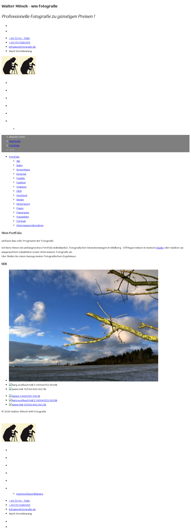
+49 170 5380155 (19, 43)
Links (14, 105)
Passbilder (22, 217)
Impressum (20, 121)
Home (15, 82)
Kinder (20, 200)
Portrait (21, 221)
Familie (20, 178)
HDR (19, 191)
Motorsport (23, 204)
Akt (18, 161)
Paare (20, 208)
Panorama (22, 213)
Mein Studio (21, 98)
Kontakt (17, 113)
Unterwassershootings (29, 225)
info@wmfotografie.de (22, 47)
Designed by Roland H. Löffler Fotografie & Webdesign (34, 418)
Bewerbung (23, 170)
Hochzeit (21, 195)
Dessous (21, 174)
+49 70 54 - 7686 (19, 38)
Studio (160, 248)
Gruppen (21, 187)
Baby (19, 165)
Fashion (21, 183)
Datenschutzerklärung (39, 128)
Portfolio (17, 90)
